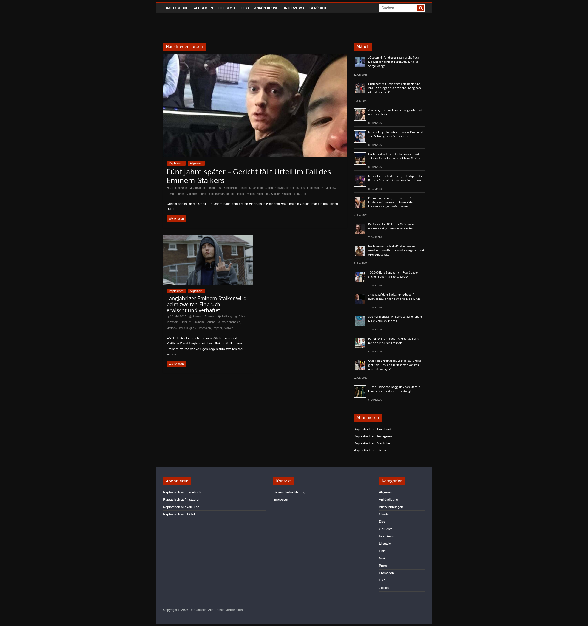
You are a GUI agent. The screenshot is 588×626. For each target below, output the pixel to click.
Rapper (230, 193)
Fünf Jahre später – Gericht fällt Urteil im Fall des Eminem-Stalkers (249, 175)
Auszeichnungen (391, 507)
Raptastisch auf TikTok (370, 450)
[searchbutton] (420, 8)
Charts (384, 514)
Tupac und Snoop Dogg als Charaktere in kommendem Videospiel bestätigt (394, 389)
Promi (383, 565)
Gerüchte (318, 8)
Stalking (287, 193)
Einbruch (186, 322)
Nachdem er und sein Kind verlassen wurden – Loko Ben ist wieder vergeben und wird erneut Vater (396, 250)
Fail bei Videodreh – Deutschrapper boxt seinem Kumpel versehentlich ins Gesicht (394, 156)
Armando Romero (204, 187)
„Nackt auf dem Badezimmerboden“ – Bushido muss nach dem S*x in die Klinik (394, 297)
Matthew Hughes (196, 193)
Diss (245, 8)
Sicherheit (263, 193)
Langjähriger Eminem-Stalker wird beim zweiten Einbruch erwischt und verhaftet (206, 304)
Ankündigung (266, 8)
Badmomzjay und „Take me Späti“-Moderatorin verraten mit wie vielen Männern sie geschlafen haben (391, 202)
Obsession (204, 328)
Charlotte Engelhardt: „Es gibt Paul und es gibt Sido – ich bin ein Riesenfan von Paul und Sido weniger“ (394, 365)
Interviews (294, 8)
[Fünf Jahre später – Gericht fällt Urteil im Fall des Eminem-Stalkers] (255, 57)
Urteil (304, 193)
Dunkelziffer (230, 187)
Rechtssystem (246, 193)
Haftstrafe (292, 187)
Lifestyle (227, 8)
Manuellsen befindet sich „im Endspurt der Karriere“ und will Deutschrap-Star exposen (395, 178)
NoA (382, 558)
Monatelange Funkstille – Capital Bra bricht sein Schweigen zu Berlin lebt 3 (395, 134)
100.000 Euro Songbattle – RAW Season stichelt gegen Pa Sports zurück (393, 275)
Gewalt (279, 187)
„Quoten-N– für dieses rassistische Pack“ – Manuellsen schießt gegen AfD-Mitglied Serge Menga (395, 62)
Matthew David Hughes (181, 328)
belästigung (229, 316)
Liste (382, 551)
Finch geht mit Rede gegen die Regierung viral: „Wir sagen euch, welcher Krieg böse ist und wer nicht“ (395, 88)
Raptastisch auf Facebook (373, 429)
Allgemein (203, 8)
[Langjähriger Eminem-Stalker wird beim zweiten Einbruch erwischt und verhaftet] (208, 238)
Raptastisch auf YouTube (372, 443)
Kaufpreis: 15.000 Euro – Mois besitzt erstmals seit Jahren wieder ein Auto (391, 226)
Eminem (245, 187)
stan (296, 193)
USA (382, 580)
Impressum (281, 499)
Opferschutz (216, 193)
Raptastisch (177, 8)
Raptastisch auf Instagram (373, 436)
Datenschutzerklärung (289, 492)
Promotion (386, 573)
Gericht (269, 187)
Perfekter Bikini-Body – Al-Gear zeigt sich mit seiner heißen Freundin (394, 341)
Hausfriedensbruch (312, 187)
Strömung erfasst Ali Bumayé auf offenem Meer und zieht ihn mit (395, 319)
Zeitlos (384, 587)
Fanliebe (257, 187)
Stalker (275, 193)
